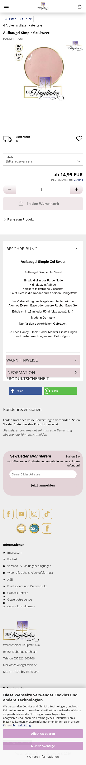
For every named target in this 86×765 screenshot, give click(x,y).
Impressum (14, 553)
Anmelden (40, 434)
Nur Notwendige (43, 746)
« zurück (26, 19)
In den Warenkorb (43, 203)
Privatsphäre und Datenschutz (27, 586)
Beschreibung (22, 249)
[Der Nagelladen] (43, 6)
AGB (10, 579)
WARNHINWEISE (22, 360)
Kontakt (12, 559)
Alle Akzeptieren (43, 734)
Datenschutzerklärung (17, 725)
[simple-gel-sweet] (43, 72)
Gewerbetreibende (19, 599)
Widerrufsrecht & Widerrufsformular (30, 573)
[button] (9, 189)
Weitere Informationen (43, 757)
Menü (6, 6)
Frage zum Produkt (20, 219)
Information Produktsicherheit (27, 374)
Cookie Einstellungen (21, 606)
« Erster (10, 19)
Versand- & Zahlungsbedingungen (29, 566)
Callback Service (17, 593)
